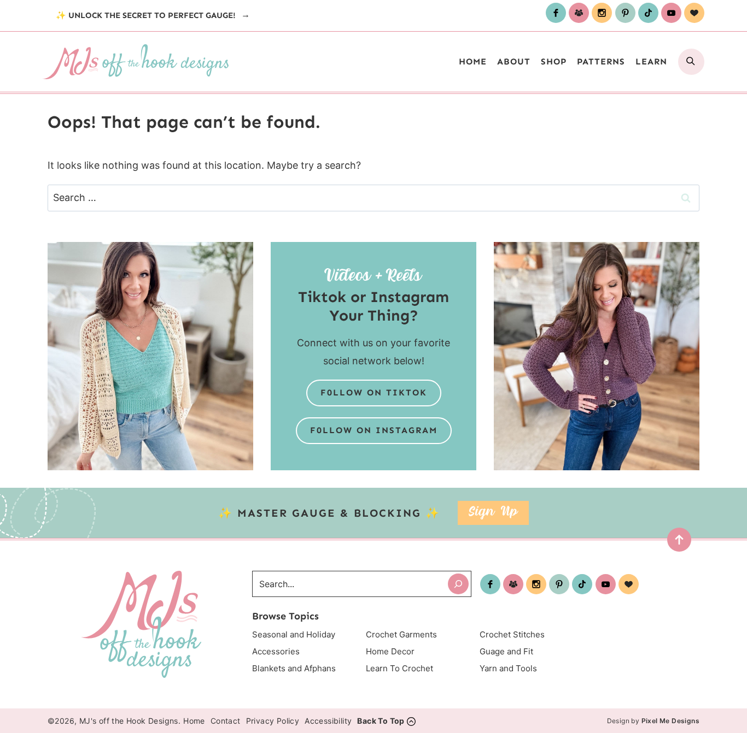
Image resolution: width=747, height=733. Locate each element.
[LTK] (694, 13)
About (513, 61)
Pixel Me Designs (670, 721)
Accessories (276, 651)
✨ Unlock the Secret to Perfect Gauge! (147, 15)
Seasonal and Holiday (293, 634)
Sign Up (493, 512)
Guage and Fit (506, 651)
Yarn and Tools (508, 668)
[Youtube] (671, 13)
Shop (554, 61)
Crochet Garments (401, 634)
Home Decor (390, 651)
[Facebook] (556, 13)
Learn (651, 61)
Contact (226, 720)
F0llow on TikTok (373, 392)
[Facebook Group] (579, 13)
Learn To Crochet (399, 668)
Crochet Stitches (512, 634)
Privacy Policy (273, 720)
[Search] (458, 584)
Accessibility (328, 720)
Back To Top (380, 720)
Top (675, 543)
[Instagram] (602, 13)
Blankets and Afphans (294, 668)
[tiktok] (648, 13)
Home (473, 61)
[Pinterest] (625, 13)
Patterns (601, 61)
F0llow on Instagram (373, 430)
